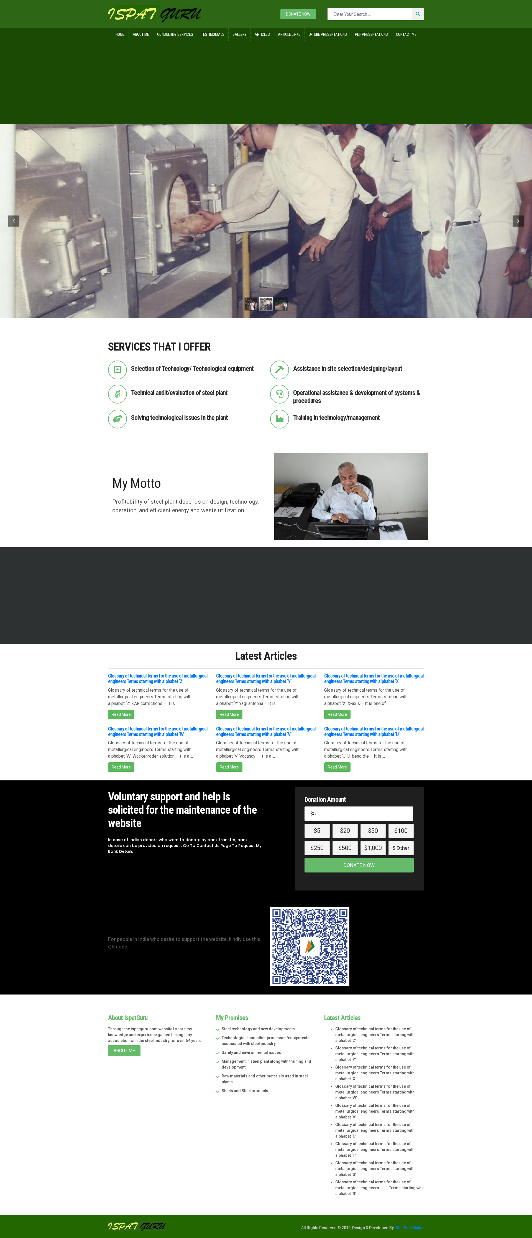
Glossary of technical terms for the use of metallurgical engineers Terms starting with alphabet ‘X (374, 678)
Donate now (298, 14)
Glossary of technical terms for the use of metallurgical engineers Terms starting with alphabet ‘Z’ (158, 678)
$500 (345, 847)
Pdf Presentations (371, 34)
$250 (317, 847)
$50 (373, 830)
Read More (121, 714)
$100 (401, 830)
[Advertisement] (266, 82)
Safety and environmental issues (251, 1052)
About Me (141, 34)
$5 (317, 830)
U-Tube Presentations (328, 34)
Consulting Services (175, 34)
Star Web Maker (409, 1228)
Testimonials (212, 34)
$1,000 (373, 847)
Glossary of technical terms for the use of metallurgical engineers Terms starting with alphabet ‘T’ (375, 1149)
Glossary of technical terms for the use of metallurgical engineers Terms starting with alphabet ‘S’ (375, 1169)
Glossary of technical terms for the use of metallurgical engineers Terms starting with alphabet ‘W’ (158, 731)
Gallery (239, 34)
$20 (345, 830)
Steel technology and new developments (258, 1029)
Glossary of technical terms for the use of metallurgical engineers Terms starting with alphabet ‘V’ (266, 731)
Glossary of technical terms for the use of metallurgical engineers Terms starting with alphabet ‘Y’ (266, 678)
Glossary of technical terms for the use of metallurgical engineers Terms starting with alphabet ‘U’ (374, 731)
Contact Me (406, 34)
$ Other (401, 848)
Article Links (289, 34)
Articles (262, 34)
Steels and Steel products (245, 1091)
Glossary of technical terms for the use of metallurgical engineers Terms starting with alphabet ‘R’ (379, 1188)
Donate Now (359, 865)
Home (120, 34)
